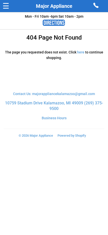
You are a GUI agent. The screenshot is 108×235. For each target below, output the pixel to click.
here (80, 52)
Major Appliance (54, 6)
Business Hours (54, 118)
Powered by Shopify (72, 135)
